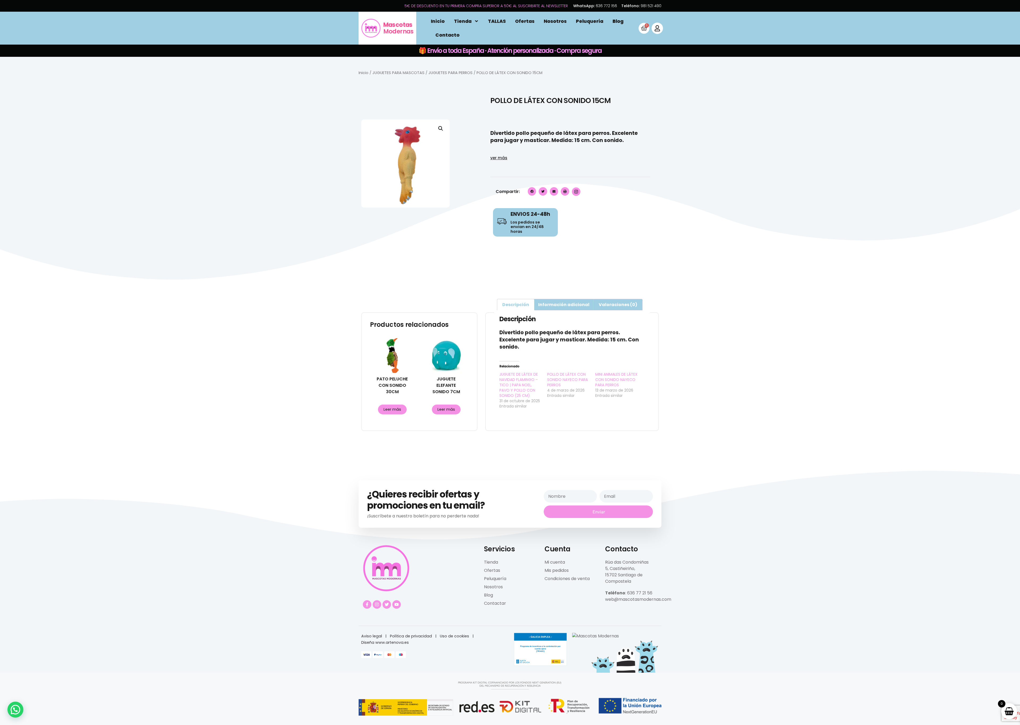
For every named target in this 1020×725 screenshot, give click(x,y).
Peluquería (589, 21)
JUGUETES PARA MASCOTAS (398, 72)
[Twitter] (386, 604)
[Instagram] (377, 604)
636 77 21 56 (639, 593)
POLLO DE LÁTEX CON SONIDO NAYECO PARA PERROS (567, 380)
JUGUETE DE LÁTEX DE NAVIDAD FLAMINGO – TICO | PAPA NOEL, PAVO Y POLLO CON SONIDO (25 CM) (518, 385)
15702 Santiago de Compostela (624, 578)
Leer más (392, 409)
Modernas (398, 28)
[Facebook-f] (367, 604)
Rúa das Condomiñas (627, 562)
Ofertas (524, 21)
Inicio (438, 21)
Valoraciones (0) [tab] (618, 305)
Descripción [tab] (515, 305)
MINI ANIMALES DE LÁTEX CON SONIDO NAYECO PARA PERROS (616, 380)
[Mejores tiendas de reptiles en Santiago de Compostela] (595, 636)
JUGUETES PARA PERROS (450, 72)
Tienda (462, 21)
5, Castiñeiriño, (620, 568)
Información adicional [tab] (563, 305)
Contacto (447, 35)
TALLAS (497, 21)
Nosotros (555, 21)
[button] (440, 128)
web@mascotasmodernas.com (638, 599)
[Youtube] (396, 604)
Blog (618, 21)
